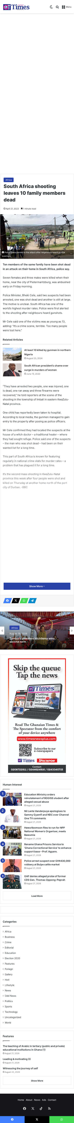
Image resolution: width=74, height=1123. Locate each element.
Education (10, 953)
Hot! (7, 979)
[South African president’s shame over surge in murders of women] (12, 369)
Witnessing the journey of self (20, 1068)
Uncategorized (13, 1017)
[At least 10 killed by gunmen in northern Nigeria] (12, 354)
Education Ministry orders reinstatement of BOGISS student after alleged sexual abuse (46, 798)
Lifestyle (9, 985)
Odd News (10, 995)
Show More (36, 586)
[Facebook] (6, 600)
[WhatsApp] (23, 600)
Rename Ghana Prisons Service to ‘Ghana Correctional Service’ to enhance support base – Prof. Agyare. (47, 848)
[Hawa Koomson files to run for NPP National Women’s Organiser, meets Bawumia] (12, 832)
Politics (9, 1001)
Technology (11, 1012)
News (8, 990)
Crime (8, 942)
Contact (52, 1099)
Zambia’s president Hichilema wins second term (32, 639)
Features (9, 963)
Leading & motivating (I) (17, 1059)
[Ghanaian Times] (16, 6)
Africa (9, 179)
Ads (44, 1099)
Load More (37, 896)
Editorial (9, 947)
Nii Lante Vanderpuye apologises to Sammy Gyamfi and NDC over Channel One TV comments (46, 815)
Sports (8, 1006)
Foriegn (9, 969)
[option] (37, 631)
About (29, 1099)
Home (21, 1099)
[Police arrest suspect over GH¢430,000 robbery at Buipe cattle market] (12, 865)
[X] (14, 600)
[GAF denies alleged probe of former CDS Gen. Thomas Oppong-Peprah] (12, 882)
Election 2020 (12, 958)
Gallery (9, 974)
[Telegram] (31, 600)
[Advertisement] (37, 54)
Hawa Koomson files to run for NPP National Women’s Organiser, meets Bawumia (45, 831)
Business (10, 937)
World (8, 1022)
